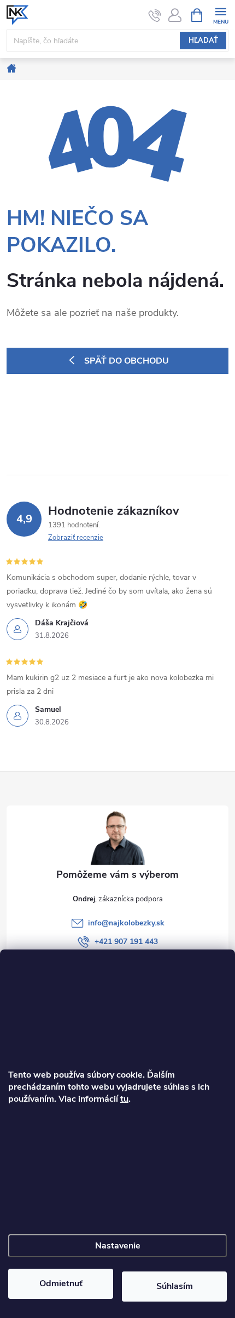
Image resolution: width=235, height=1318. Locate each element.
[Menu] (220, 14)
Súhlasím (174, 1286)
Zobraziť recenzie (75, 538)
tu (124, 1099)
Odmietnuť (61, 1283)
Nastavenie (117, 1246)
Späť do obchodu (126, 361)
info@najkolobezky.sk (126, 923)
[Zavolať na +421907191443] (155, 15)
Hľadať (203, 40)
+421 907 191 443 (126, 941)
